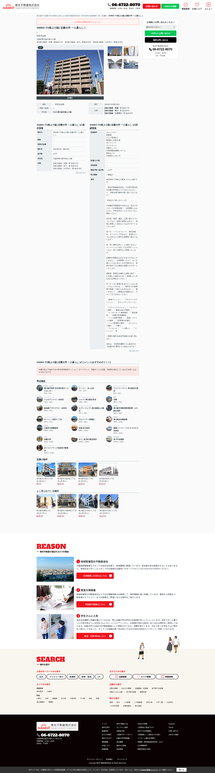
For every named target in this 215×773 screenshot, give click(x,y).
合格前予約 (120, 731)
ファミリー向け (56, 676)
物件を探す (106, 727)
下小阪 (82, 698)
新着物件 (105, 731)
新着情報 (105, 749)
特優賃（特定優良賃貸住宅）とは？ (150, 742)
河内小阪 (149, 702)
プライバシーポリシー (95, 759)
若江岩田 (138, 706)
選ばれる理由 (121, 745)
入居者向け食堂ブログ (146, 727)
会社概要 (119, 742)
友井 (47, 698)
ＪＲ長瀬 (127, 702)
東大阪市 (45, 39)
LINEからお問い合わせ (160, 33)
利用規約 (109, 759)
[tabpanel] (123, 57)
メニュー (209, 8)
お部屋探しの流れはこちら (95, 575)
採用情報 (119, 749)
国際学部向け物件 (144, 749)
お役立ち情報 (142, 724)
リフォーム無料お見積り (146, 738)
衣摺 (97, 698)
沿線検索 (123, 676)
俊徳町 (51, 702)
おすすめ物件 (106, 734)
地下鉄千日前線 (157, 688)
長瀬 (116, 108)
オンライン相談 (122, 727)
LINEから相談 (170, 6)
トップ (104, 724)
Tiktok (170, 727)
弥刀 (116, 111)
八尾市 (49, 691)
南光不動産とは (122, 724)
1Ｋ (99, 676)
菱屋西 (54, 698)
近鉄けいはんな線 (115, 692)
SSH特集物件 (142, 745)
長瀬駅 (72, 676)
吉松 (90, 698)
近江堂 (63, 698)
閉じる (181, 770)
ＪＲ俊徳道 (138, 702)
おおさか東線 (126, 688)
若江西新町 (41, 702)
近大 (41, 676)
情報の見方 (82, 173)
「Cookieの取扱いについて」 (149, 770)
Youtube (171, 724)
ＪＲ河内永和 (114, 706)
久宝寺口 (118, 113)
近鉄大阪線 (108, 108)
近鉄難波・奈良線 (141, 688)
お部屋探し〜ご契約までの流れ (149, 734)
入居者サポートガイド (124, 734)
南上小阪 (52, 39)
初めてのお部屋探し (145, 731)
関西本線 (143, 692)
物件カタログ (106, 738)
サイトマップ (122, 759)
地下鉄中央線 (131, 692)
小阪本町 (73, 698)
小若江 (39, 698)
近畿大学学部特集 (122, 738)
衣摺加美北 (127, 706)
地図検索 (169, 676)
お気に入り (197, 8)
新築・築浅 (86, 676)
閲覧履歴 (186, 8)
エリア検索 (146, 676)
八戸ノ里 (159, 702)
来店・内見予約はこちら (95, 635)
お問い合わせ (152, 6)
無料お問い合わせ (160, 40)
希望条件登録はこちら (95, 604)
